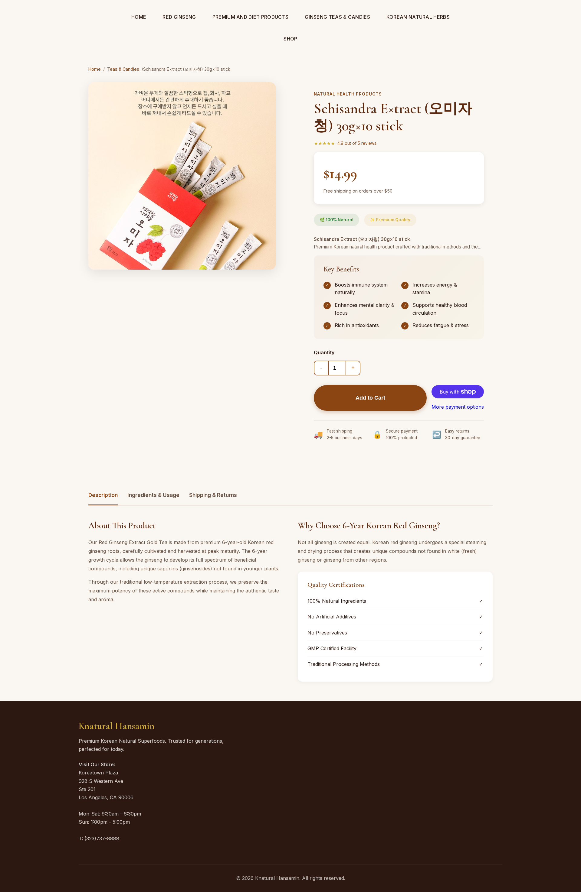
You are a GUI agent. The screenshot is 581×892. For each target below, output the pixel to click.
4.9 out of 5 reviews (356, 143)
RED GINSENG (179, 17)
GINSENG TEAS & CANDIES (337, 17)
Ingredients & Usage (153, 495)
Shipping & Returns (213, 495)
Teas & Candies (123, 69)
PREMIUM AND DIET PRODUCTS (250, 17)
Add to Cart (370, 398)
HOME (138, 17)
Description (103, 495)
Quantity (324, 352)
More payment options (458, 407)
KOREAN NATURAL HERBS (418, 17)
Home (94, 69)
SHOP (290, 39)
